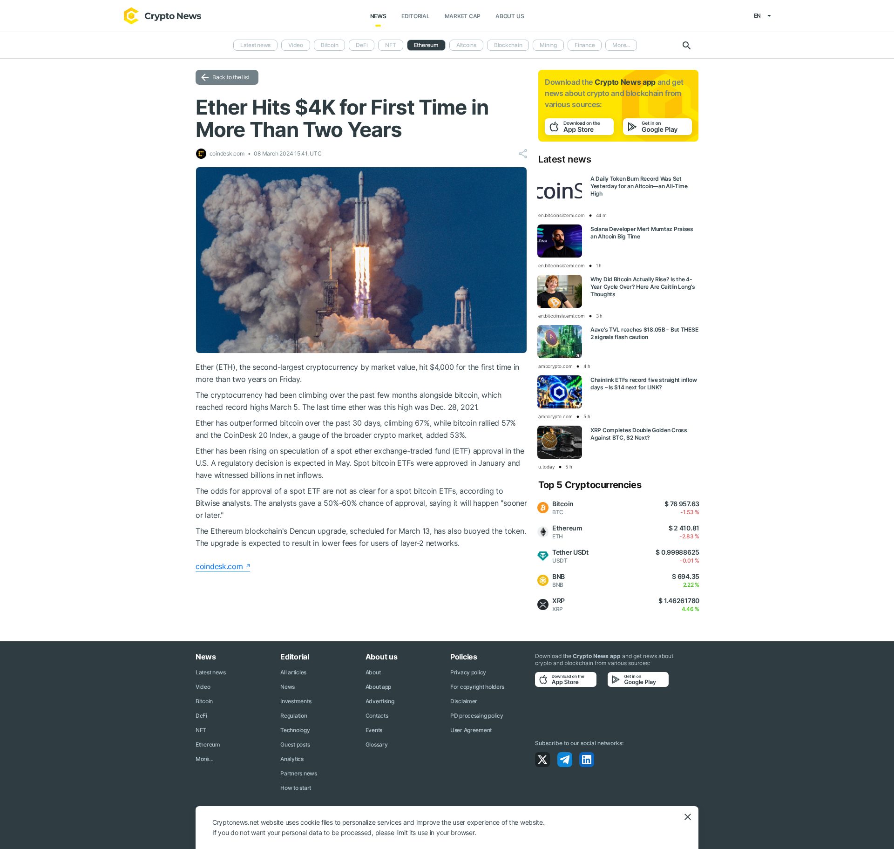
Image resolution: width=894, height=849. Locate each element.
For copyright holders (477, 686)
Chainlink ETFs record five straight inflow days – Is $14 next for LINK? (643, 383)
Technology (295, 730)
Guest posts (295, 744)
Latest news (255, 44)
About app (378, 686)
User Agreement (471, 730)
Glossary (377, 744)
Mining (548, 44)
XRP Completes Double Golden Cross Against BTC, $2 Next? (638, 434)
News (378, 16)
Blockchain (508, 44)
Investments (295, 701)
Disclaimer (463, 701)
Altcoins (466, 44)
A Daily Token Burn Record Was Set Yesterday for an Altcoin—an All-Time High (639, 186)
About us (509, 16)
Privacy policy (468, 672)
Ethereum (208, 744)
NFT (390, 44)
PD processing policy (476, 715)
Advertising (380, 701)
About (373, 672)
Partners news (298, 773)
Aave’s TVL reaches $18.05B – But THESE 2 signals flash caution (644, 333)
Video (295, 44)
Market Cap (463, 16)
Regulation (293, 715)
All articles (293, 672)
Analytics (291, 758)
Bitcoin (329, 44)
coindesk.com (219, 566)
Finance (585, 44)
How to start (295, 787)
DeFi (361, 44)
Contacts (377, 715)
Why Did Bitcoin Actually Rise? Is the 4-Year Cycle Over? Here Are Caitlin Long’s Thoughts (642, 287)
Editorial (415, 16)
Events (374, 730)
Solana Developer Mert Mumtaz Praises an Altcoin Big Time (641, 232)
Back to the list (230, 77)
